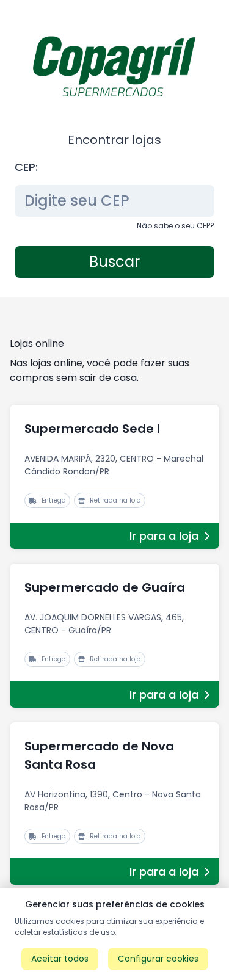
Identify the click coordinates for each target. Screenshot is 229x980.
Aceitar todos (60, 959)
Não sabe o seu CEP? (175, 225)
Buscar (114, 262)
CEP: (26, 167)
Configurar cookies (158, 959)
